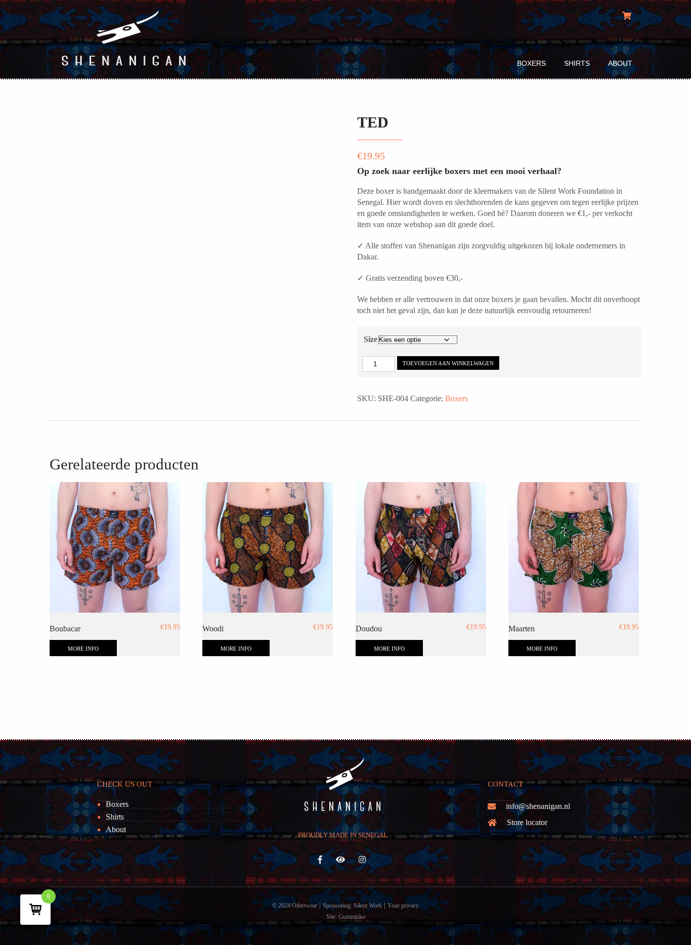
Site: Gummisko (345, 916)
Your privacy (403, 905)
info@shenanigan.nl (538, 806)
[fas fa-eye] (341, 860)
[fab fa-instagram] (362, 860)
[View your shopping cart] (628, 16)
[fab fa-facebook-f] (320, 860)
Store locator (527, 822)
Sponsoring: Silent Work (352, 905)
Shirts (577, 63)
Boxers (531, 63)
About (620, 63)
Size (370, 339)
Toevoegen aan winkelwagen (448, 363)
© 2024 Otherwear (294, 905)
